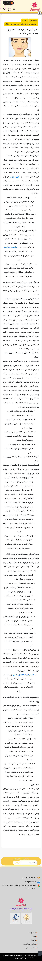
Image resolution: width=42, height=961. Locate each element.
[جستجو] (5, 8)
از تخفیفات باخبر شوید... (20, 859)
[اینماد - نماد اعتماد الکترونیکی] (27, 917)
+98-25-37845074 (29, 878)
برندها (33, 940)
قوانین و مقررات (30, 948)
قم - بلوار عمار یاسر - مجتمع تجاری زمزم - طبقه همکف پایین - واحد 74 (19, 886)
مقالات (24, 20)
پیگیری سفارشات (29, 944)
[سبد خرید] (16, 9)
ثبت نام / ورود (7, 3)
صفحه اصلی (33, 20)
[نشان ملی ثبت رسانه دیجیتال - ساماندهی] (15, 917)
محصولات (32, 932)
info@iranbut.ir (30, 882)
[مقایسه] (10, 8)
